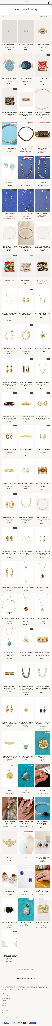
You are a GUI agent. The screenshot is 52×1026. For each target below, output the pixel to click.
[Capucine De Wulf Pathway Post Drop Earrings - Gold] (9, 709)
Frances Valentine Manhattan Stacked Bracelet (42, 280)
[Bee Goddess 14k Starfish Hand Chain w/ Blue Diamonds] (26, 572)
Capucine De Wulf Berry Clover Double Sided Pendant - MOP (26, 654)
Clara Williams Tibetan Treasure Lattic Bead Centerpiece (43, 46)
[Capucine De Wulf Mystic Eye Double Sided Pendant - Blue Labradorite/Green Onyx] (42, 335)
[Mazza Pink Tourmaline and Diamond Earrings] (9, 876)
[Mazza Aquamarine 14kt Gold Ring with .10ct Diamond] (42, 876)
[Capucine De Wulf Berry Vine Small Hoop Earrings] (42, 436)
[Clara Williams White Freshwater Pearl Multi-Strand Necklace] (42, 808)
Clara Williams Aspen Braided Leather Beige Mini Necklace (43, 519)
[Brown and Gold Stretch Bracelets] (26, 31)
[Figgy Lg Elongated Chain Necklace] (26, 167)
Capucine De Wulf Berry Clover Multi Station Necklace (42, 384)
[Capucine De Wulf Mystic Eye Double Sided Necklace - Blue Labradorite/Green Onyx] (9, 299)
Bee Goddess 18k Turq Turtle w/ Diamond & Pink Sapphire (9, 654)
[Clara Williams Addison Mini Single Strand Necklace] (42, 99)
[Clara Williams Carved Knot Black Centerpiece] (9, 909)
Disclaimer (4, 1000)
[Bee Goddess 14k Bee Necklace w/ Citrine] (42, 605)
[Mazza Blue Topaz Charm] (26, 775)
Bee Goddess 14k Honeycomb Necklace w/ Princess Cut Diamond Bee (26, 620)
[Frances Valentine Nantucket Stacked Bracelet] (42, 65)
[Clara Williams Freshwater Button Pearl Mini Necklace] (42, 233)
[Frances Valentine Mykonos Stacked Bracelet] (9, 99)
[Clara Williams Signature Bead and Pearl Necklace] (9, 133)
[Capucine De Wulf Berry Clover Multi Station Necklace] (42, 369)
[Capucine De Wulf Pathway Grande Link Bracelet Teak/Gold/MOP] (42, 470)
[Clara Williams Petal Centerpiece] (9, 842)
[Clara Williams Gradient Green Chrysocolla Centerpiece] (26, 65)
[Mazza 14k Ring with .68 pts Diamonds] (42, 909)
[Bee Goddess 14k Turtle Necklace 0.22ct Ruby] (42, 572)
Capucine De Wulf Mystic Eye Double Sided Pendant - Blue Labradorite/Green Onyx (42, 350)
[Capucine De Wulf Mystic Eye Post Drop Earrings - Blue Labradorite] (9, 369)
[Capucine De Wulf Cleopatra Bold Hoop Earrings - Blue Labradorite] (9, 538)
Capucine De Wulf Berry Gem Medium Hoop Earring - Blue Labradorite (42, 553)
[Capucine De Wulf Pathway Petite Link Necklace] (26, 504)
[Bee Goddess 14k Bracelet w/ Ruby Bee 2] (9, 605)
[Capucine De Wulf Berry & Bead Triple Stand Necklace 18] (42, 673)
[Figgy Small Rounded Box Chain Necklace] (26, 200)
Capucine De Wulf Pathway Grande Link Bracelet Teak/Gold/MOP (43, 485)
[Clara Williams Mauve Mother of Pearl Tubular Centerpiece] (26, 99)
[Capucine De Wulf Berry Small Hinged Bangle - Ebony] (9, 403)
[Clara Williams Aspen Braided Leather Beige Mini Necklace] (42, 504)
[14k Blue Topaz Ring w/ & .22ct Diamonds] (9, 167)
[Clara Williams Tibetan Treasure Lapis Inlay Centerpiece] (42, 133)
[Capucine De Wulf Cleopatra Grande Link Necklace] (42, 299)
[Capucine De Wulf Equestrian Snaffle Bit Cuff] (42, 403)
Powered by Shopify (5, 1018)
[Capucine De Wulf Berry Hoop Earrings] (9, 504)
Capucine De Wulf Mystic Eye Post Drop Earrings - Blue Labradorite (9, 384)
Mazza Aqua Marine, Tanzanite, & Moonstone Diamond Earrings (42, 857)
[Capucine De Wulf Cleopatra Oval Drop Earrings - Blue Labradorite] (42, 709)
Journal (3, 1012)
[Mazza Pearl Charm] (26, 909)
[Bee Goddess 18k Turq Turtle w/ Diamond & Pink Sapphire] (9, 639)
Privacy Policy (5, 1010)
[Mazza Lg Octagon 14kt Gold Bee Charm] (42, 743)
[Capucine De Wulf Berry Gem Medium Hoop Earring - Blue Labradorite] (42, 538)
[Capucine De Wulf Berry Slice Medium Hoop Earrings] (26, 538)
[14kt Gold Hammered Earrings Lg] (9, 808)
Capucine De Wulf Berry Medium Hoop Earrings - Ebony (26, 384)
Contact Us (4, 1007)
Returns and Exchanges (7, 995)
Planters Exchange (12, 1017)
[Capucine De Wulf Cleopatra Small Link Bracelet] (9, 335)
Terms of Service (6, 998)
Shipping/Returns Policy (7, 1003)
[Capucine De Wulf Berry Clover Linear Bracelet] (26, 335)
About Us (4, 1005)
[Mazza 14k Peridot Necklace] (26, 842)
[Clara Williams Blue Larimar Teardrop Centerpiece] (9, 65)
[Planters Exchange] (26, 2)
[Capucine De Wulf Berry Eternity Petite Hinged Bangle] (26, 436)
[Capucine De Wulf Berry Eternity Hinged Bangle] (9, 470)
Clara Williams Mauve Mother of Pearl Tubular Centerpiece (26, 114)
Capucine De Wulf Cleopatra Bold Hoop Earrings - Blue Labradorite (9, 553)
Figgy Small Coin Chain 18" (42, 213)
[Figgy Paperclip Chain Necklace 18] (9, 200)
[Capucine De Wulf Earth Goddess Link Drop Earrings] (9, 436)
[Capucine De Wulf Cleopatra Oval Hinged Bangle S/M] (9, 743)
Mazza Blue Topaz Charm (26, 789)
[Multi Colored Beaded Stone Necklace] (9, 31)
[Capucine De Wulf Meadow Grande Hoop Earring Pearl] (9, 572)
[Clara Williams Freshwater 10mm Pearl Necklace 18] (26, 233)
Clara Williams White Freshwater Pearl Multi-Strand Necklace (42, 823)
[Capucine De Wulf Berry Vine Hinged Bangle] (26, 403)
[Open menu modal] (2, 2)
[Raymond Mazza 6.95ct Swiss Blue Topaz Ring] (26, 808)
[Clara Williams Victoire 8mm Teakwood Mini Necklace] (26, 133)
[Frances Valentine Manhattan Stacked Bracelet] (42, 265)
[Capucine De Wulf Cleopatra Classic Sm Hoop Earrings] (26, 470)
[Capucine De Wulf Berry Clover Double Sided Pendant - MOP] (26, 639)
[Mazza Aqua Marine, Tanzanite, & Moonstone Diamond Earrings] (42, 842)
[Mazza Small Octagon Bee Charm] (9, 775)
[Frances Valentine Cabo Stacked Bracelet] (9, 265)
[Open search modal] (46, 2)
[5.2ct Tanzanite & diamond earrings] (26, 876)
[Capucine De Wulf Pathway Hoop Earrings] (26, 299)
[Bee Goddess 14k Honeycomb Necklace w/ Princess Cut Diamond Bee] (26, 605)
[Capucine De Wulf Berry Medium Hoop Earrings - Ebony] (26, 369)
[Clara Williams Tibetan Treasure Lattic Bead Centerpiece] (42, 31)
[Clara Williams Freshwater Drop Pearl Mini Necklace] (9, 233)
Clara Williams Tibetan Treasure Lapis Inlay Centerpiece (43, 148)
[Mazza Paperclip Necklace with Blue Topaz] (26, 743)
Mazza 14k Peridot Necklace (26, 855)
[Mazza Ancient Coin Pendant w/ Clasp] (42, 775)
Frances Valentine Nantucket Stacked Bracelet (42, 80)
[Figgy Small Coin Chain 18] (42, 200)
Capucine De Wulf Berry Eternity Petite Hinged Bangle (26, 451)
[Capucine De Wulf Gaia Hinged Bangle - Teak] (9, 673)
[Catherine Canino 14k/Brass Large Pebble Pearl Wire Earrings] (9, 942)
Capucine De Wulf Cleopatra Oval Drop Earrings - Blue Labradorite (42, 724)
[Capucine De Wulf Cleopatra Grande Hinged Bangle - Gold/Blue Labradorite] (42, 639)
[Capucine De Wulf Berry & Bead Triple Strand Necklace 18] (26, 673)
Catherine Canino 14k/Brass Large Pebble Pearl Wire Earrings (9, 957)
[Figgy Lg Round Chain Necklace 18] (42, 167)
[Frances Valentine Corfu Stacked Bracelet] (26, 265)
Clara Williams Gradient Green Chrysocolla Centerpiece (26, 80)
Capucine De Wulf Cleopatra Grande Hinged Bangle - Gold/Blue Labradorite (42, 654)
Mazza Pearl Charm (26, 922)
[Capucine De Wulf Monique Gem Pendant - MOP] (26, 709)
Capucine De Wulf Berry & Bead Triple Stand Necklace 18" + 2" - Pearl (42, 688)
